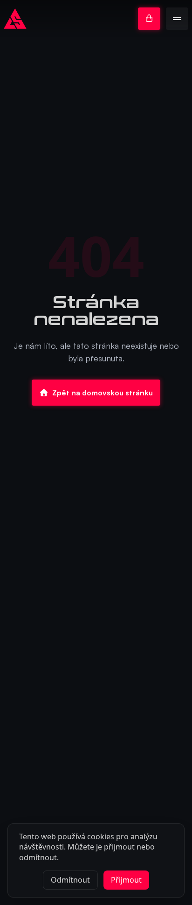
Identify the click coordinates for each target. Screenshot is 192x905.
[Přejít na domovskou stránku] (15, 18)
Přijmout (126, 880)
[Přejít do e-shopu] (149, 18)
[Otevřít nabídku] (177, 18)
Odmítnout (70, 880)
